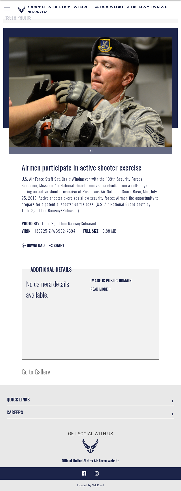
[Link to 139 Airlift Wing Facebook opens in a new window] (84, 473)
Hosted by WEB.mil (90, 485)
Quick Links (18, 399)
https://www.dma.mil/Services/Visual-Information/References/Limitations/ (117, 351)
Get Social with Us (90, 433)
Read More (99, 289)
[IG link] (96, 473)
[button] (7, 9)
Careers (15, 412)
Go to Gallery (36, 371)
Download (35, 245)
